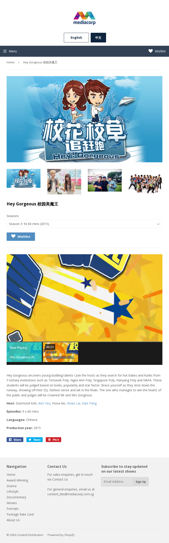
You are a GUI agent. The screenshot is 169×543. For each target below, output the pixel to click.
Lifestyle (12, 491)
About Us (13, 520)
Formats (13, 508)
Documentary (16, 497)
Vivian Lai (73, 403)
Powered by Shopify (61, 535)
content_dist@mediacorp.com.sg (70, 494)
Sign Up (141, 482)
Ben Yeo (44, 403)
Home (11, 62)
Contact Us (60, 479)
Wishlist (160, 51)
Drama (12, 486)
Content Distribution (30, 535)
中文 (98, 37)
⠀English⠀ (76, 37)
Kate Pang (89, 403)
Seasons (13, 216)
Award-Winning (17, 480)
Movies (12, 503)
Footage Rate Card (20, 514)
